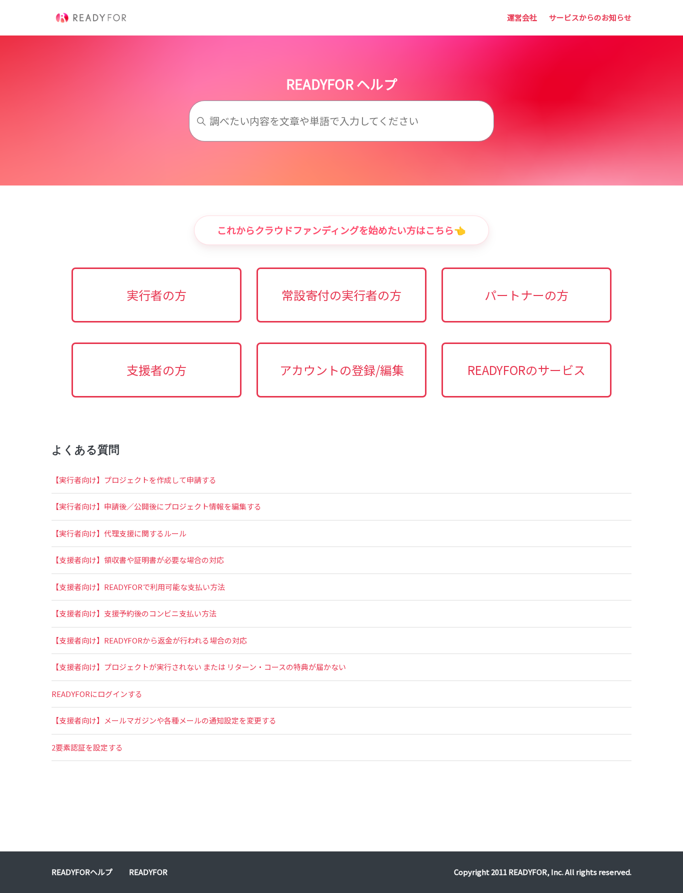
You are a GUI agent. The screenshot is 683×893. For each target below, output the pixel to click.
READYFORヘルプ (82, 871)
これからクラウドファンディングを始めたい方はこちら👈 (341, 229)
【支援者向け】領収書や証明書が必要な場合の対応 (138, 559)
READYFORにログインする (97, 693)
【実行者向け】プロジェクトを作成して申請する (134, 479)
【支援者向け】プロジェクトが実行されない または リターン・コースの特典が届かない (199, 667)
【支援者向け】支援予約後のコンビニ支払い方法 (134, 613)
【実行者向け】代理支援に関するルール (119, 533)
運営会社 (522, 17)
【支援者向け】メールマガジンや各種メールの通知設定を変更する (164, 720)
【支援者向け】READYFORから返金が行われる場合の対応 (149, 640)
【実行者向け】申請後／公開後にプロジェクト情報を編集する (157, 506)
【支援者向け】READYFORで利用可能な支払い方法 (138, 587)
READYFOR (148, 871)
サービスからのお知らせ (590, 17)
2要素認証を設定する (87, 747)
